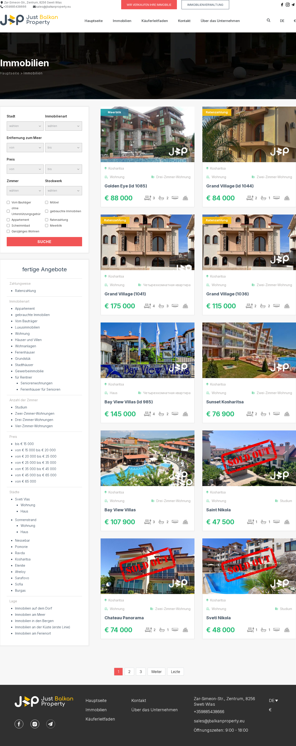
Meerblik (56, 225)
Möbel (54, 202)
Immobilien (122, 21)
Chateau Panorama (124, 617)
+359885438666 (14, 6)
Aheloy (20, 572)
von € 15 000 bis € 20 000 (35, 450)
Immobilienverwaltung (205, 4)
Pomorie (21, 547)
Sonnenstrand (25, 520)
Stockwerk (53, 181)
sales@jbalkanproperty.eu (53, 6)
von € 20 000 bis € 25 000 (35, 456)
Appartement (20, 219)
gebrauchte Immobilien (65, 211)
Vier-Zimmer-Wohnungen (34, 426)
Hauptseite (94, 21)
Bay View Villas (120, 509)
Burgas (20, 590)
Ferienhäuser (25, 352)
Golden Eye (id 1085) (126, 185)
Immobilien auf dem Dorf (33, 608)
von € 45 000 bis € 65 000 (35, 475)
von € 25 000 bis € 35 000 (35, 463)
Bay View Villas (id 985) (129, 401)
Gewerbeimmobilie (29, 371)
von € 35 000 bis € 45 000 (35, 469)
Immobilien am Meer (30, 614)
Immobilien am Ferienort (33, 633)
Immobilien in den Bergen (34, 621)
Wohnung (22, 333)
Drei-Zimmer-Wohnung (173, 177)
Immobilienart (56, 116)
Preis (11, 159)
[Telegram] (293, 4)
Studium (21, 407)
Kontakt (184, 21)
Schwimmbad (21, 225)
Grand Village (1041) (125, 293)
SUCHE (44, 241)
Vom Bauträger (21, 202)
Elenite (20, 565)
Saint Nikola (218, 509)
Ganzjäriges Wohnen (25, 231)
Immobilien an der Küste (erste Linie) (42, 627)
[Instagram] (287, 4)
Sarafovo (22, 578)
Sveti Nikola (218, 617)
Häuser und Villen (28, 340)
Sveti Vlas (22, 499)
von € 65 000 (25, 481)
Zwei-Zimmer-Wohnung (274, 177)
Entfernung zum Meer (24, 138)
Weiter (156, 671)
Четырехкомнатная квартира (167, 285)
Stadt (11, 116)
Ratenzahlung (59, 219)
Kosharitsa (23, 559)
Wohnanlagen (25, 346)
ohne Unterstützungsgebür (26, 211)
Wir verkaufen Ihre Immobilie (149, 4)
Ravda (20, 553)
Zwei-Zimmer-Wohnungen (34, 413)
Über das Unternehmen (220, 21)
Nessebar (22, 540)
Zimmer (12, 181)
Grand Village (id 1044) (230, 185)
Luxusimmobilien (27, 327)
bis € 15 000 (24, 444)
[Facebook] (282, 4)
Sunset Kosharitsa (225, 401)
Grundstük (23, 358)
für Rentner (23, 377)
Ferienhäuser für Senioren (40, 389)
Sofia (19, 584)
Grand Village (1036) (227, 293)
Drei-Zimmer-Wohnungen (34, 420)
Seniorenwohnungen (36, 383)
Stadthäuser (24, 365)
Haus (24, 511)
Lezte (175, 671)
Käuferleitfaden (155, 21)
